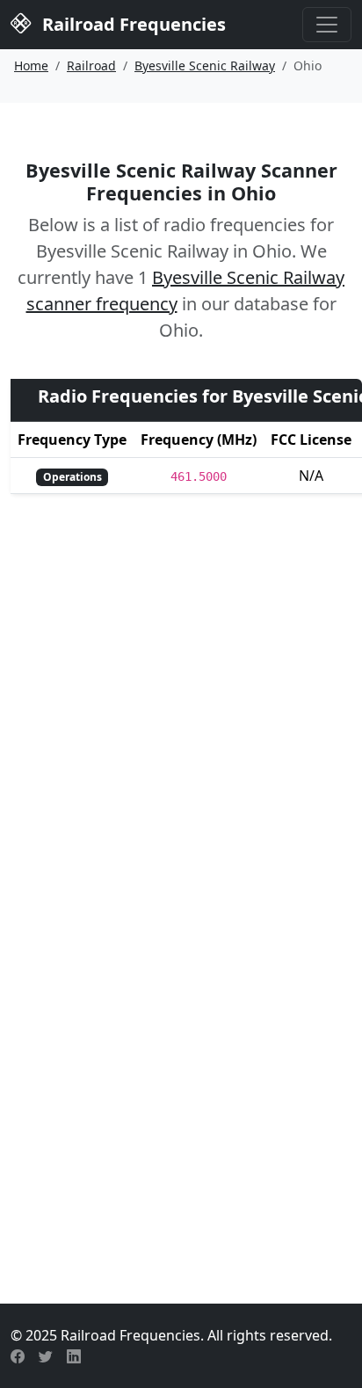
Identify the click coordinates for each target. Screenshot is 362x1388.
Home (31, 65)
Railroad (91, 65)
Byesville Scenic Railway (204, 65)
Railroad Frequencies (132, 24)
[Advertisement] (181, 1071)
